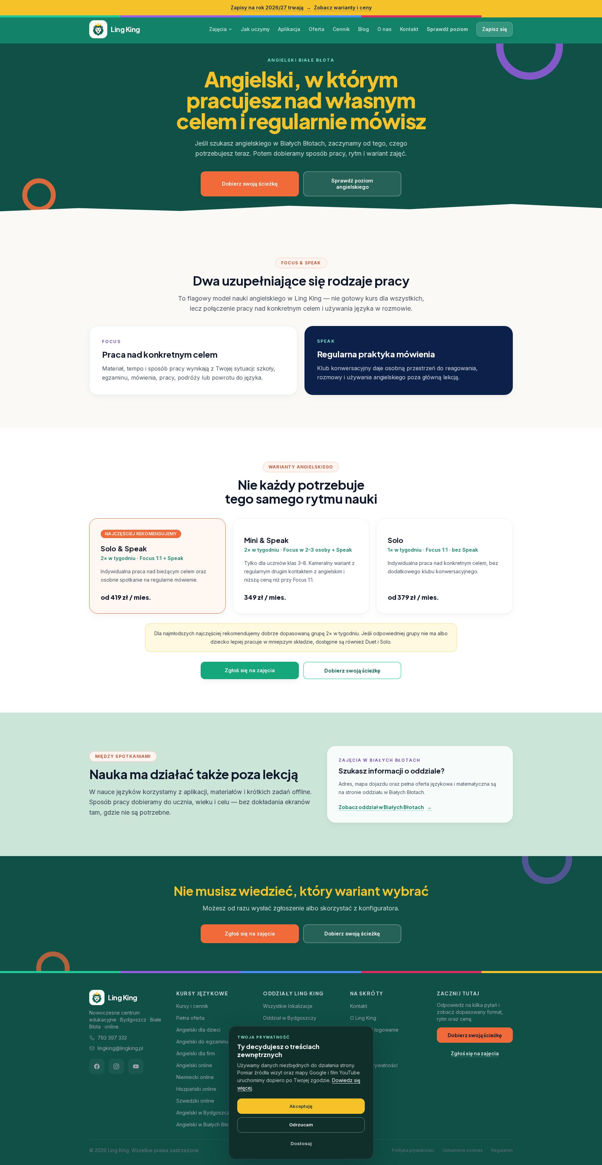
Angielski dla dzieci (198, 1030)
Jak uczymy (255, 29)
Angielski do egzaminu (202, 1041)
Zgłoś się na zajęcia (250, 670)
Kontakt (409, 29)
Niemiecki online (195, 1077)
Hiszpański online (196, 1089)
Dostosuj (301, 1143)
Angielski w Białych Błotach (207, 1124)
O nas (384, 29)
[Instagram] (116, 1066)
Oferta (316, 29)
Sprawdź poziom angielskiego (352, 184)
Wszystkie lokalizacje (287, 1006)
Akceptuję (301, 1106)
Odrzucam (301, 1124)
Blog (363, 29)
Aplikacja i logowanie (374, 1030)
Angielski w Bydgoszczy (204, 1113)
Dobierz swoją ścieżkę (250, 184)
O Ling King (363, 1018)
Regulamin (502, 1150)
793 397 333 (112, 1038)
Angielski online (194, 1065)
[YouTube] (136, 1066)
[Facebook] (97, 1066)
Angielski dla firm (195, 1053)
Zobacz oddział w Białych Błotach (385, 807)
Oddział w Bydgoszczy (289, 1018)
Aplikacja (289, 29)
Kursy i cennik (192, 1006)
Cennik (341, 29)
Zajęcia (218, 29)
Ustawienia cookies (462, 1150)
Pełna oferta (190, 1018)
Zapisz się (494, 29)
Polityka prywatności (374, 1065)
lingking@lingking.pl (120, 1048)
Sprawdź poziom (447, 29)
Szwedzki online (195, 1101)
